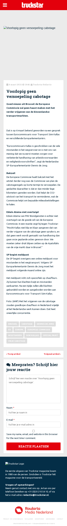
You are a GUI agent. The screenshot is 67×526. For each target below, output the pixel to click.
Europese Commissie (39, 330)
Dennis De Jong (45, 324)
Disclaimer (29, 519)
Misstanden (15, 335)
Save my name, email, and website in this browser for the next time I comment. (32, 436)
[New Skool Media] (33, 510)
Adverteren (39, 519)
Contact (60, 519)
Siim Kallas (32, 335)
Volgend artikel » (52, 354)
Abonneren (50, 519)
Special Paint (50, 335)
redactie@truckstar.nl (36, 495)
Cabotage (27, 324)
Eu (9, 330)
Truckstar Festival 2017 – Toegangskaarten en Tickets (34, 523)
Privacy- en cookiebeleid (13, 519)
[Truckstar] (32, 5)
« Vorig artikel (13, 354)
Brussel (12, 324)
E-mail (10, 419)
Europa (19, 330)
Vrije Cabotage (16, 341)
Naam (10, 407)
